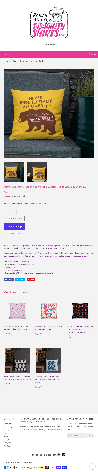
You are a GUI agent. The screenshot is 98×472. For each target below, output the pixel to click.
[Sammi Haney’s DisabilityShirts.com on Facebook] (37, 455)
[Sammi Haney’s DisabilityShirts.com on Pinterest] (41, 455)
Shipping (7, 196)
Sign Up (90, 435)
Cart (94, 54)
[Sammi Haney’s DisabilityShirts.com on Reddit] (54, 455)
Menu (7, 54)
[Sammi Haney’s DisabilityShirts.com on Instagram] (45, 455)
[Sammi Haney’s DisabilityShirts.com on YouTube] (49, 455)
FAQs (6, 433)
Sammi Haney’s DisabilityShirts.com (22, 462)
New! (6, 436)
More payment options (14, 233)
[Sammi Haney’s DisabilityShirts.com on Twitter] (32, 455)
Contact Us (8, 424)
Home (6, 61)
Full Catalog (8, 446)
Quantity (7, 206)
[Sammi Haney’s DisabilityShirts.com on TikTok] (63, 456)
